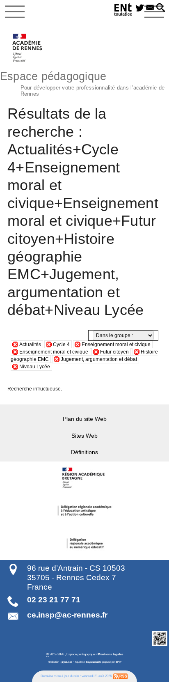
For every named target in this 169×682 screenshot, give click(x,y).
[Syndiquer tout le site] (120, 676)
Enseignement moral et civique (116, 344)
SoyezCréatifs (93, 662)
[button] (160, 8)
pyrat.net (67, 662)
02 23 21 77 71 (53, 599)
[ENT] (123, 11)
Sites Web (84, 435)
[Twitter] (140, 8)
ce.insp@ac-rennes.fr (67, 615)
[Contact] (150, 8)
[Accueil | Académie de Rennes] (84, 478)
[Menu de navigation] (15, 12)
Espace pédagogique (82, 83)
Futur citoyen (114, 352)
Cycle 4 (61, 344)
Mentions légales (110, 654)
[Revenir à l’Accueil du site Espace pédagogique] (27, 47)
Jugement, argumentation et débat (99, 359)
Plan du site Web (85, 419)
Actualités (30, 344)
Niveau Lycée (34, 367)
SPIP (118, 662)
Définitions (84, 452)
